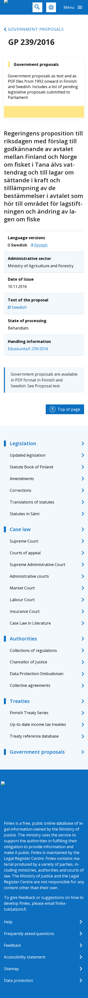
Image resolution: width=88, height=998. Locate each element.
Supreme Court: (24, 541)
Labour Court (22, 599)
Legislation (23, 443)
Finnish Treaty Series (29, 712)
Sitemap (11, 968)
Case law (20, 529)
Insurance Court (25, 611)
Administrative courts (29, 576)
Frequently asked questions (29, 933)
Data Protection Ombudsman (36, 673)
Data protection (18, 980)
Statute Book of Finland (31, 467)
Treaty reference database (34, 736)
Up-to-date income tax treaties (38, 724)
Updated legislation (27, 455)
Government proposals (36, 29)
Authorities (23, 638)
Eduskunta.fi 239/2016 (28, 348)
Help (8, 922)
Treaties (20, 701)
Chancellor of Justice (28, 662)
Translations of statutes (32, 502)
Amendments (22, 478)
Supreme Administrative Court (37, 564)
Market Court (22, 588)
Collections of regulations (33, 650)
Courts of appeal (25, 553)
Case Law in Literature (30, 623)
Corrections (20, 490)
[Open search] (37, 7)
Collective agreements (30, 685)
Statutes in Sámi (24, 513)
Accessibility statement (24, 957)
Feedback (12, 945)
